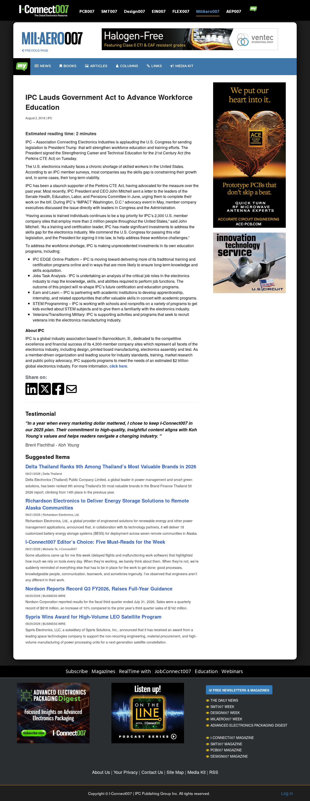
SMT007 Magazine (226, 743)
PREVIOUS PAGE (36, 50)
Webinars (232, 672)
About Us (101, 772)
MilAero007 (207, 12)
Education (206, 672)
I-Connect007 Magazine (232, 737)
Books (69, 66)
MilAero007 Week (226, 718)
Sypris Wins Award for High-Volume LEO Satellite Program (93, 616)
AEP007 (233, 12)
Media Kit (196, 772)
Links (156, 66)
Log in (287, 793)
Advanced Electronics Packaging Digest (248, 725)
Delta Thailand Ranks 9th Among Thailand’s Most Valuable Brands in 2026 (110, 466)
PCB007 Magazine (226, 749)
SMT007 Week (222, 706)
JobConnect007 (173, 672)
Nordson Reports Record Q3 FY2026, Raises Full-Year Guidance (98, 588)
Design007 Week (225, 712)
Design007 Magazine (229, 756)
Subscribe (76, 672)
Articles (98, 66)
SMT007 (109, 12)
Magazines (103, 672)
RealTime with (135, 672)
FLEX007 (180, 12)
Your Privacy (126, 772)
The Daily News (224, 700)
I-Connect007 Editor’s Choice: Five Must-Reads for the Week (95, 541)
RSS (213, 772)
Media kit (184, 66)
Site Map (175, 772)
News (45, 66)
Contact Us (152, 772)
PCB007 (86, 12)
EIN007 (159, 12)
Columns (129, 66)
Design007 (134, 12)
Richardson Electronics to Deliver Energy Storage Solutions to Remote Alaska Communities (107, 504)
